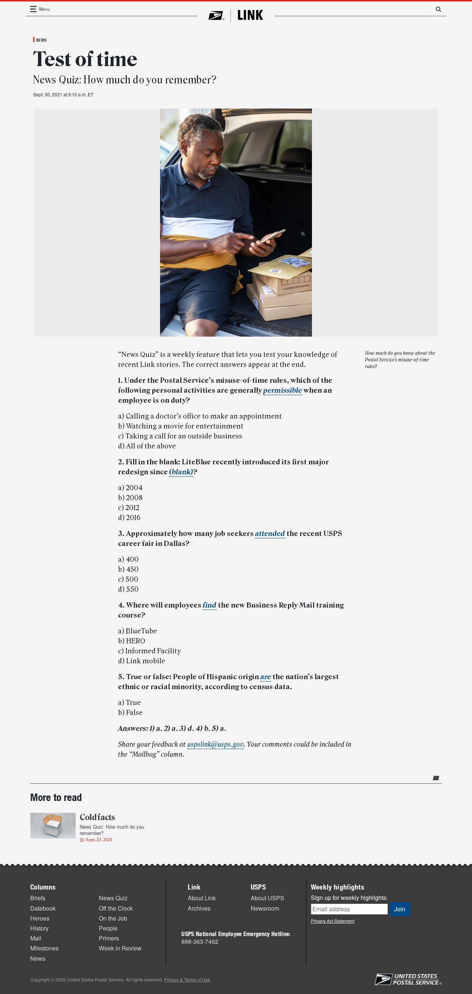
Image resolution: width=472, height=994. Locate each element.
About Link (202, 898)
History (39, 928)
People (108, 928)
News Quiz (113, 898)
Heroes (39, 918)
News (41, 40)
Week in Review (120, 948)
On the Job (113, 918)
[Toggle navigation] (33, 9)
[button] (436, 8)
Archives (199, 908)
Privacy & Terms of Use (187, 979)
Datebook (43, 908)
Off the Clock (116, 908)
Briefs (37, 898)
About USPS (267, 898)
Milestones (44, 948)
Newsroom (265, 908)
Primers (109, 938)
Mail (35, 938)
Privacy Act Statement (332, 921)
